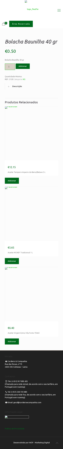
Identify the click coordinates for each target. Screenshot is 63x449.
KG (24, 79)
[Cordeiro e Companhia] (31, 9)
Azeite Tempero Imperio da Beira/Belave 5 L (30, 163)
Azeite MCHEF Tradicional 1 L (22, 244)
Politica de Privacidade (14, 429)
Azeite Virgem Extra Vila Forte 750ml (26, 324)
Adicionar (23, 66)
